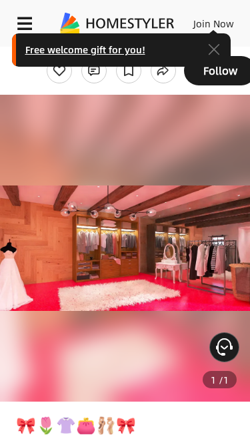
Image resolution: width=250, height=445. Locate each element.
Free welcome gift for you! (85, 49)
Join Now (213, 23)
